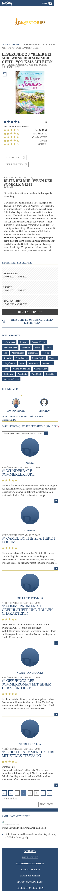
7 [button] (45, 395)
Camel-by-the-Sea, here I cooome (28, 540)
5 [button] (37, 395)
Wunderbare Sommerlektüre (18, 472)
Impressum (30, 851)
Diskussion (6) (11, 426)
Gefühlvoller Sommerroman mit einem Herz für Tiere (26, 684)
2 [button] (25, 395)
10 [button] (57, 395)
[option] (30, 21)
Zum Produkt (13, 157)
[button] (47, 3)
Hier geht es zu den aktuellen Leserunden (32, 321)
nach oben (46, 804)
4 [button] (33, 395)
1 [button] (21, 395)
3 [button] (29, 395)
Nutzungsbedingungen (30, 863)
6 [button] (41, 395)
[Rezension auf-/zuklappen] (56, 501)
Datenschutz (30, 857)
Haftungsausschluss (30, 881)
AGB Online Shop (30, 869)
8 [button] (49, 395)
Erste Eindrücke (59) (36, 426)
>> (49, 792)
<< (4, 792)
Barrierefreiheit (30, 875)
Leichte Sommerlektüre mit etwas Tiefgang (29, 753)
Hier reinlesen (14, 164)
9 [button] (53, 395)
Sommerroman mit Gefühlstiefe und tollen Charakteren (27, 609)
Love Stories (10, 44)
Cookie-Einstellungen (30, 887)
